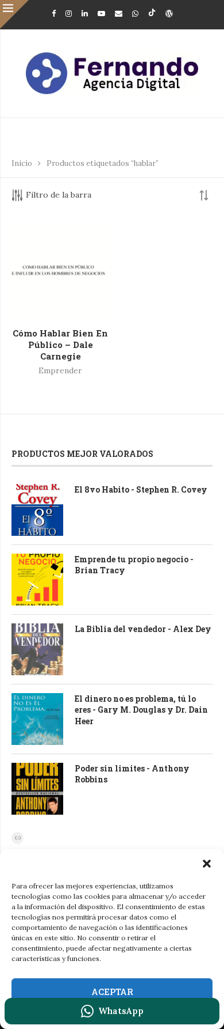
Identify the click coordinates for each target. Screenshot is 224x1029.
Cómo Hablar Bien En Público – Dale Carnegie (60, 344)
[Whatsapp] (135, 13)
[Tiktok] (152, 13)
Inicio (21, 163)
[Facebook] (54, 13)
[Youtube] (101, 13)
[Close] (14, 14)
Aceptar (112, 991)
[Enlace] (17, 838)
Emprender (60, 370)
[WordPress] (169, 13)
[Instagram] (68, 13)
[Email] (118, 13)
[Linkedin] (85, 13)
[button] (207, 863)
